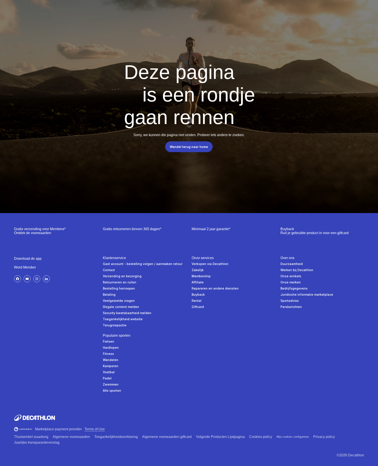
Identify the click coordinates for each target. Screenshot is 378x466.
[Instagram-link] (36, 278)
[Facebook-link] (17, 278)
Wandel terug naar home (189, 147)
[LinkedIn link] (46, 278)
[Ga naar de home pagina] (34, 418)
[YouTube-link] (27, 278)
